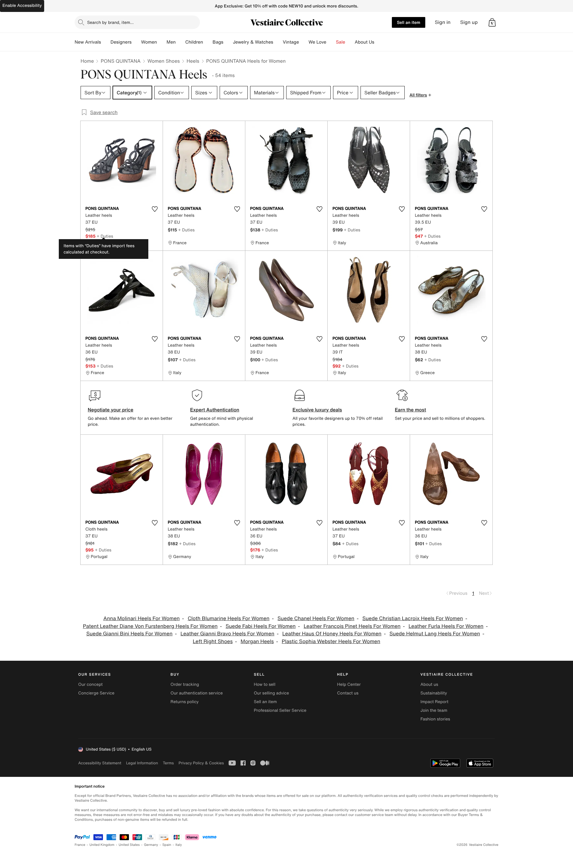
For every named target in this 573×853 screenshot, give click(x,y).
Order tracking (184, 684)
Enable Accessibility (22, 5)
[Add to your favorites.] (154, 209)
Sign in (443, 22)
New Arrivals (88, 42)
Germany (151, 845)
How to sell (264, 684)
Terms (168, 763)
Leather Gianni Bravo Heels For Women (227, 633)
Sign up (469, 22)
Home (87, 60)
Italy (178, 845)
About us (429, 684)
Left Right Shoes (213, 641)
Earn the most (410, 409)
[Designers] (136, 42)
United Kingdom (102, 845)
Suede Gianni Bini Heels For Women (129, 633)
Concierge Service (96, 693)
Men (171, 42)
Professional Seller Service (280, 710)
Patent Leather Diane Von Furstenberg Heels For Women (150, 626)
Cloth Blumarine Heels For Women (228, 618)
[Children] (207, 42)
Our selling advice (271, 693)
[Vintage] (303, 42)
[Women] (161, 42)
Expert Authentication (214, 409)
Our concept (90, 684)
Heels (193, 60)
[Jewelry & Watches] (277, 42)
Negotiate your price (110, 409)
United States (129, 845)
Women (149, 42)
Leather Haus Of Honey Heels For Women (331, 633)
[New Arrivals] (105, 42)
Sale (340, 42)
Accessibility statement (99, 763)
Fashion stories (435, 719)
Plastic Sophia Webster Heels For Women (331, 641)
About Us (364, 42)
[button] (492, 22)
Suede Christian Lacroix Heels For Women (412, 618)
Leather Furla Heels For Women (446, 626)
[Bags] (228, 42)
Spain (166, 845)
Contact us (348, 693)
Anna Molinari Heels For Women (141, 618)
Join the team (433, 710)
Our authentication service (196, 693)
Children (194, 42)
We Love (317, 42)
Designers (121, 42)
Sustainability (433, 693)
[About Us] (379, 42)
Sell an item (408, 22)
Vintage (291, 42)
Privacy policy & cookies (201, 763)
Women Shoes (163, 60)
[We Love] (331, 42)
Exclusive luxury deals (317, 409)
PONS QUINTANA (121, 60)
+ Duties (105, 236)
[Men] (180, 42)
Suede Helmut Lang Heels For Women (434, 633)
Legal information (142, 763)
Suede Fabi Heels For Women (261, 626)
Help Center (349, 684)
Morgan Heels (257, 641)
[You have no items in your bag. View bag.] (492, 22)
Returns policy (184, 702)
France (80, 845)
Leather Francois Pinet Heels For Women (352, 626)
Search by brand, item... (110, 22)
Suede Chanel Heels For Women (316, 618)
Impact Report (434, 702)
